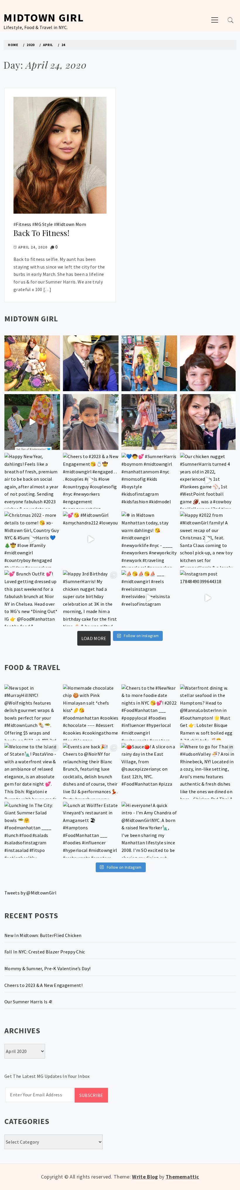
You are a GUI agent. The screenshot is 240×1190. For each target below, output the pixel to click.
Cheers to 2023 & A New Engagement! (43, 985)
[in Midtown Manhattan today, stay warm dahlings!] (149, 539)
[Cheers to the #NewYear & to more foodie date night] (149, 712)
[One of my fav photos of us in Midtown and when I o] (91, 363)
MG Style (44, 224)
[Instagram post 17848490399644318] (208, 598)
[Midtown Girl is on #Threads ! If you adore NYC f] (149, 422)
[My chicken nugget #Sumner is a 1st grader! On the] (149, 363)
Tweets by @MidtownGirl (30, 893)
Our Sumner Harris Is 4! (28, 1002)
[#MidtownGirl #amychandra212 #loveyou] (91, 539)
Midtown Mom (71, 224)
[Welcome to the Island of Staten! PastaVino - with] (32, 771)
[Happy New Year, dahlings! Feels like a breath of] (32, 481)
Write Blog (145, 1176)
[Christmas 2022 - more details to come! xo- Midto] (32, 539)
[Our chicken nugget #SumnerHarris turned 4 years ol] (208, 481)
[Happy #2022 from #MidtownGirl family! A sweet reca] (208, 539)
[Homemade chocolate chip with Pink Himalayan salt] (91, 712)
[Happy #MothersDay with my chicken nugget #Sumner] (208, 363)
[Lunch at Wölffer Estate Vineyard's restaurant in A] (91, 830)
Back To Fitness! (41, 233)
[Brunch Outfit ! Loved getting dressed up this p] (32, 598)
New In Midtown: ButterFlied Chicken (42, 935)
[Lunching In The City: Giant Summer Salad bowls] (32, 830)
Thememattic (182, 1176)
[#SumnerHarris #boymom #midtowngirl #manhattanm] (149, 481)
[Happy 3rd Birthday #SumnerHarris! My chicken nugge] (91, 598)
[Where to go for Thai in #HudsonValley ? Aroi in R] (208, 771)
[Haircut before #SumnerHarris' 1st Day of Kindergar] (91, 422)
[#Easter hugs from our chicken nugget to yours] (208, 422)
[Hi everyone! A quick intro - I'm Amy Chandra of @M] (149, 830)
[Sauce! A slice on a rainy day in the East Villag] (149, 771)
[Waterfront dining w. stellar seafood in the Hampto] (208, 712)
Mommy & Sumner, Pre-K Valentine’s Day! (47, 968)
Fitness (23, 224)
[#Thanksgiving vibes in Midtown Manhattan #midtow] (32, 363)
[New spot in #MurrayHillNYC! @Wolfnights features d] (32, 712)
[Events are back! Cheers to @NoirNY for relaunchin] (91, 771)
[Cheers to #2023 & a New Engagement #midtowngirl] (91, 481)
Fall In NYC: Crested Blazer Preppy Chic (44, 952)
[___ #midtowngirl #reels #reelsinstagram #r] (149, 598)
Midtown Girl (44, 17)
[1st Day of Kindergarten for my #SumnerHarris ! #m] (32, 422)
